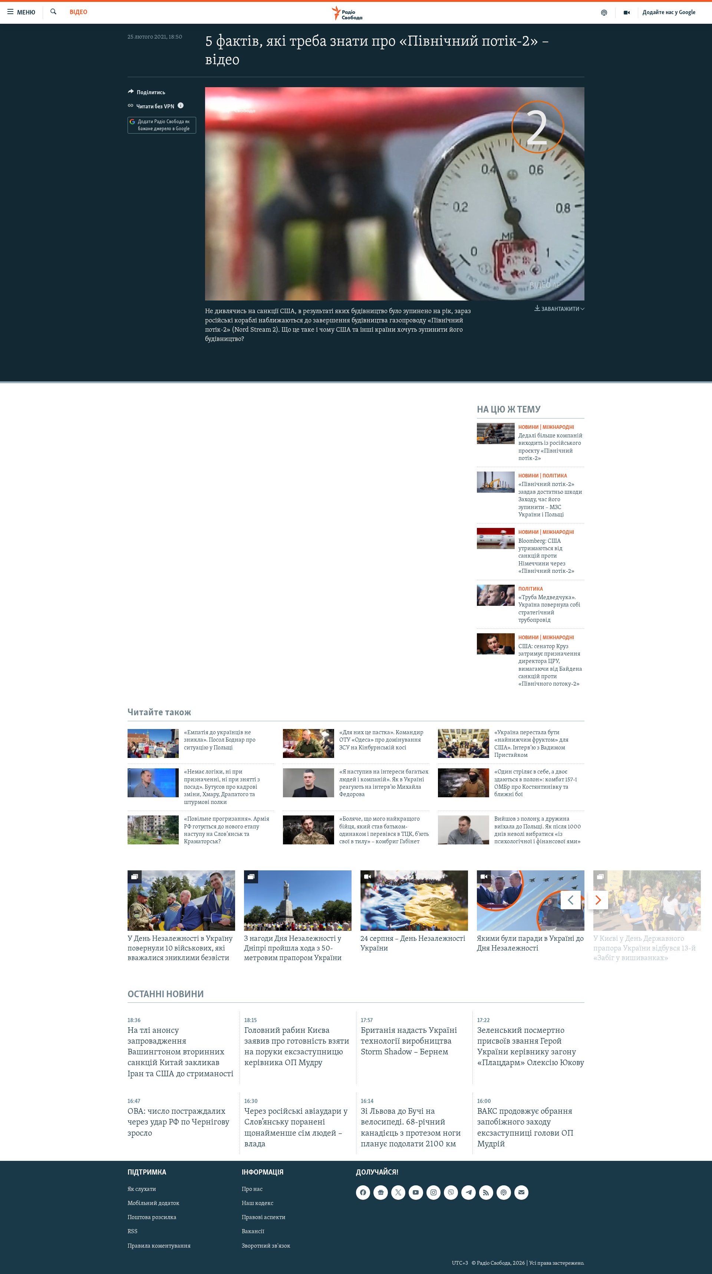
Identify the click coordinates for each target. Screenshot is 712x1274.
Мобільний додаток (153, 1203)
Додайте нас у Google (669, 13)
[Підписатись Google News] (380, 1192)
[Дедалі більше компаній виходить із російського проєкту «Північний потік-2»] (496, 433)
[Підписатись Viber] (451, 1192)
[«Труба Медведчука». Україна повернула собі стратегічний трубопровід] (496, 595)
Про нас (252, 1189)
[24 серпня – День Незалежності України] (414, 900)
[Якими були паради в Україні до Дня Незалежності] (530, 900)
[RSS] (486, 1192)
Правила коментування (159, 1246)
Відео (79, 12)
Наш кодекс (257, 1203)
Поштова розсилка (152, 1218)
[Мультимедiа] (627, 12)
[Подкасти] (604, 12)
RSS (133, 1232)
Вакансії (253, 1232)
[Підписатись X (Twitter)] (398, 1192)
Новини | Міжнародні (546, 427)
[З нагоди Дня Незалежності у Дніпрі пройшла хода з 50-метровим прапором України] (298, 900)
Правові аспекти (264, 1218)
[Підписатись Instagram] (433, 1192)
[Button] (146, 94)
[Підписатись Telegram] (468, 1192)
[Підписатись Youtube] (416, 1192)
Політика (530, 589)
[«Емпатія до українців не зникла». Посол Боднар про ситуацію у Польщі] (153, 743)
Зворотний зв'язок (266, 1246)
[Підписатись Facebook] (363, 1192)
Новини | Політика (542, 476)
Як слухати (142, 1189)
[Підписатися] (521, 1192)
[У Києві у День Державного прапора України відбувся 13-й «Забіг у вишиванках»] (647, 900)
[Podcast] (504, 1192)
